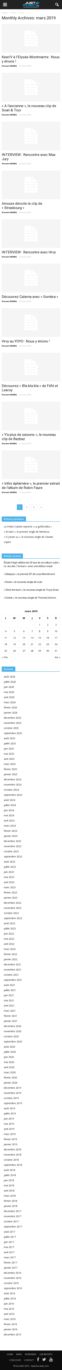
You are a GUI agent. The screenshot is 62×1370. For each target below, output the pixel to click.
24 (56, 644)
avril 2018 (9, 1190)
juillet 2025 (10, 743)
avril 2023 (9, 882)
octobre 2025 (11, 728)
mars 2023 (10, 887)
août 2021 (9, 985)
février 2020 (10, 1077)
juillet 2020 (10, 1051)
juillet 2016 (10, 1298)
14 (32, 637)
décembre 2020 (12, 1026)
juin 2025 (9, 748)
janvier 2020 (10, 1082)
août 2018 (9, 1170)
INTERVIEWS (30, 1354)
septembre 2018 (13, 1164)
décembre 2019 (12, 1087)
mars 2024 (10, 825)
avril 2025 (9, 758)
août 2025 (9, 738)
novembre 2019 (12, 1093)
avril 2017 (9, 1252)
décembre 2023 (12, 841)
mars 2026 (10, 702)
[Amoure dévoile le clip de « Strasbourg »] (31, 184)
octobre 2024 (11, 789)
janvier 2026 (10, 712)
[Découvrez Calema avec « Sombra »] (31, 278)
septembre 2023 (13, 856)
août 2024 (9, 800)
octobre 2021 (11, 974)
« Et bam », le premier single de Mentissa (26, 531)
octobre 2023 (11, 851)
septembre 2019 (13, 1103)
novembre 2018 (12, 1154)
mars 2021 (10, 1010)
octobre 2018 (11, 1159)
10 (56, 631)
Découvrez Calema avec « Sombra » (30, 297)
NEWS (19, 1354)
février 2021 (10, 1015)
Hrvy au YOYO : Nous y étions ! (26, 341)
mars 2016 (10, 1319)
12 (14, 637)
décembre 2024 (12, 779)
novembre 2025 (12, 722)
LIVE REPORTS (45, 1354)
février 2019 (10, 1139)
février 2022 (10, 954)
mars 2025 (10, 764)
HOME (10, 1354)
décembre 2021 (12, 964)
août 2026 (9, 676)
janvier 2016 (10, 1329)
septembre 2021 (13, 979)
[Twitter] (44, 1360)
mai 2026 (9, 692)
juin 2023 (9, 872)
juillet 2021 (10, 990)
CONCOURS (15, 1360)
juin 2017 (9, 1242)
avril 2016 (9, 1314)
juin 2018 (9, 1180)
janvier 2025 (10, 774)
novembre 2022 (12, 908)
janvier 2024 (10, 836)
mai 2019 (9, 1123)
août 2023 (9, 861)
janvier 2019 (10, 1144)
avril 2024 (9, 820)
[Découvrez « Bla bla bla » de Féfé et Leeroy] (31, 367)
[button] (57, 4)
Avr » (57, 657)
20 (24, 644)
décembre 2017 (12, 1211)
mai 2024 (9, 815)
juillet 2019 (10, 1113)
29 (39, 650)
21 (32, 644)
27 (24, 650)
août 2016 (9, 1293)
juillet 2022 (10, 928)
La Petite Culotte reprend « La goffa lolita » (28, 526)
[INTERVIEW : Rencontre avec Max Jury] (31, 136)
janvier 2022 (10, 959)
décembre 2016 (12, 1272)
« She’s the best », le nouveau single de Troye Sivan (31, 589)
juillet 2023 (10, 866)
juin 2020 (9, 1057)
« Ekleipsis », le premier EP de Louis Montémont (29, 574)
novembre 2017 (12, 1216)
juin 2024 (9, 810)
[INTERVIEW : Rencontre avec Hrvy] (31, 233)
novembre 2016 (12, 1278)
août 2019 (9, 1108)
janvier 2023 (10, 897)
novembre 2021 (12, 969)
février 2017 (10, 1262)
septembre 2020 (13, 1041)
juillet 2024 (10, 805)
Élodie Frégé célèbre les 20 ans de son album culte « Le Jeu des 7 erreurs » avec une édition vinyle (32, 564)
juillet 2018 (10, 1175)
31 (56, 650)
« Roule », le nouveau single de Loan (23, 582)
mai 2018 (9, 1185)
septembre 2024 (13, 794)
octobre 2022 (11, 913)
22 (39, 644)
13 (24, 637)
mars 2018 (10, 1195)
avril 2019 (9, 1129)
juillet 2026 (10, 681)
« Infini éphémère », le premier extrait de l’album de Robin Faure (31, 485)
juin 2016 (9, 1303)
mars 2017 (10, 1257)
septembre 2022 (13, 918)
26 (14, 650)
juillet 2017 (10, 1236)
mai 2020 (9, 1062)
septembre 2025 (13, 733)
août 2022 (9, 923)
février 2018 (10, 1200)
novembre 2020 (12, 1031)
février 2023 (10, 892)
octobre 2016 (11, 1283)
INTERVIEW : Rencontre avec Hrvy (29, 252)
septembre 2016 (13, 1288)
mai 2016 (9, 1308)
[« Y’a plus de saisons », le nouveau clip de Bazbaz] (31, 416)
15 (39, 637)
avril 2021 (9, 1005)
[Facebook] (38, 1360)
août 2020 (9, 1046)
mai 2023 (9, 877)
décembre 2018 (12, 1149)
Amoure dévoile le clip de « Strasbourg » (22, 205)
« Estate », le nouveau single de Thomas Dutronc (30, 597)
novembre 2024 (12, 784)
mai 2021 (9, 1000)
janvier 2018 (10, 1206)
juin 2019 (9, 1118)
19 (14, 644)
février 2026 (10, 707)
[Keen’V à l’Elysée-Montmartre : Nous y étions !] (31, 38)
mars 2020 (10, 1072)
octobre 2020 (11, 1036)
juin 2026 (9, 687)
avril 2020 (9, 1067)
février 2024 (10, 830)
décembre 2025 (12, 717)
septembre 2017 (13, 1226)
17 (56, 637)
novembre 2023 (12, 846)
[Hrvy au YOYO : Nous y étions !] (31, 322)
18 (5, 644)
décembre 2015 (12, 1334)
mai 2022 (9, 938)
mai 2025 (9, 753)
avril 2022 (9, 943)
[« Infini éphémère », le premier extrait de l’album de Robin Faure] (31, 464)
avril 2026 (9, 697)
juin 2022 (9, 933)
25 (5, 650)
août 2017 (9, 1231)
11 (5, 637)
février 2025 (10, 769)
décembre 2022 (12, 902)
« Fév (5, 657)
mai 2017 (9, 1247)
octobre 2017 (11, 1221)
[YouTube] (51, 1360)
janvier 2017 (10, 1267)
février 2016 (10, 1324)
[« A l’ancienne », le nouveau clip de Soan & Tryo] (31, 87)
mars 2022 (10, 949)
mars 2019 (10, 1134)
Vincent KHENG (9, 66)
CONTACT (29, 1360)
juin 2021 (9, 995)
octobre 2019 (11, 1098)
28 (32, 650)
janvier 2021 (10, 1021)
